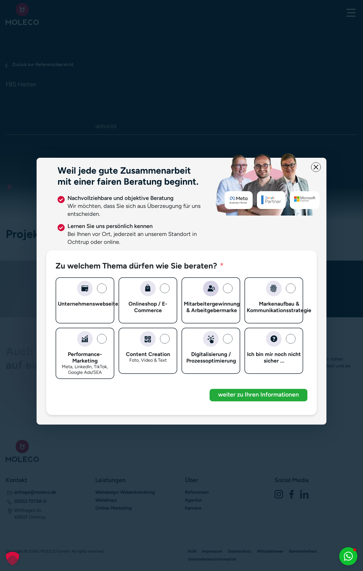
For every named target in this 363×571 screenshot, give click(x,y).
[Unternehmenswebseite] (85, 288)
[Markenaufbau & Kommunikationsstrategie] (274, 288)
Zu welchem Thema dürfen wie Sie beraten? (136, 265)
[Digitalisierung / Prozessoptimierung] (211, 339)
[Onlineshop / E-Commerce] (148, 288)
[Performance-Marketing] (85, 339)
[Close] (316, 167)
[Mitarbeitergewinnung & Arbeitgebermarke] (211, 288)
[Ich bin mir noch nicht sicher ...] (274, 339)
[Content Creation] (148, 339)
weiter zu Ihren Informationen (258, 394)
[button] (12, 558)
